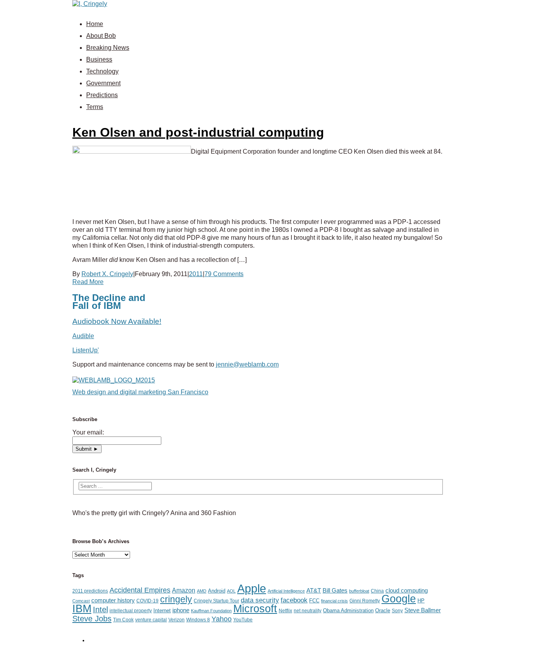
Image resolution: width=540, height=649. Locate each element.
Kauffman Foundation (211, 610)
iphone (180, 610)
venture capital (151, 620)
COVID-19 (147, 600)
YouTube (243, 620)
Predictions (102, 95)
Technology (102, 71)
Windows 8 (198, 619)
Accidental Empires (140, 590)
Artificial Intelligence (286, 591)
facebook (294, 600)
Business (99, 59)
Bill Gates (335, 590)
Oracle (382, 610)
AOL (231, 591)
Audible (83, 336)
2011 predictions (90, 591)
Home (94, 24)
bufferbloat (359, 591)
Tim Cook (123, 620)
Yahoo (221, 619)
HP (421, 601)
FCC (314, 601)
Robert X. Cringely (107, 274)
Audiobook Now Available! (116, 321)
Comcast (81, 600)
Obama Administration (348, 610)
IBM (81, 608)
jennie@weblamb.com (247, 364)
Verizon (176, 620)
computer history (113, 600)
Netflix (285, 610)
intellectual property (131, 610)
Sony (397, 610)
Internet (162, 610)
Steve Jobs (91, 618)
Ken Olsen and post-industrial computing (198, 132)
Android (216, 591)
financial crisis (334, 600)
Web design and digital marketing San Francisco (140, 392)
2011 (196, 274)
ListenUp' (85, 350)
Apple (251, 588)
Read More (88, 281)
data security (260, 600)
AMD (201, 591)
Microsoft (255, 609)
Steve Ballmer (422, 610)
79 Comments (224, 274)
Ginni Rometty (364, 600)
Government (103, 83)
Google (398, 599)
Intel (100, 609)
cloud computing (406, 590)
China (377, 591)
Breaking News (107, 47)
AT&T (313, 590)
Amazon (183, 590)
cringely (176, 599)
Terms (94, 106)
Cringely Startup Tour (216, 601)
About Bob (101, 35)
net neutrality (307, 610)
